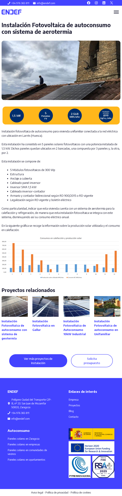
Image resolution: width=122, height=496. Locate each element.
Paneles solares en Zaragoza (23, 438)
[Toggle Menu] (116, 11)
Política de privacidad (56, 492)
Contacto (73, 416)
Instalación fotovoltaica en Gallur (43, 325)
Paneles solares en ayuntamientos (26, 459)
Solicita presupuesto (92, 361)
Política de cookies (81, 492)
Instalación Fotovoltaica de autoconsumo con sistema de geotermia (14, 329)
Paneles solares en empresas (24, 444)
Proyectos (74, 405)
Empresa (73, 399)
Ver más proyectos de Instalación (38, 361)
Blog (71, 411)
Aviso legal (37, 492)
